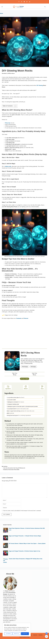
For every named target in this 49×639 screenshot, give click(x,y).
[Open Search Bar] (45, 7)
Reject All (16, 633)
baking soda (8, 166)
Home (1, 13)
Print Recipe (25, 366)
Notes (42, 388)
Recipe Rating (5, 480)
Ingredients (8, 388)
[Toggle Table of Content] (14, 106)
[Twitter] (27, 2)
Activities (5, 466)
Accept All (24, 633)
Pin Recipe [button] (33, 366)
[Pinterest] (24, 2)
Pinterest (26, 318)
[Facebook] (19, 2)
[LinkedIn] (30, 2)
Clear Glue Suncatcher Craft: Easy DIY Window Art (14, 467)
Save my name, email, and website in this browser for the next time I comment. (22, 510)
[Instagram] (21, 2)
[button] (42, 397)
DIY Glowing (40, 85)
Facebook (18, 318)
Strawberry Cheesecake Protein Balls (11, 469)
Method (25, 388)
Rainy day (7, 123)
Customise (8, 633)
